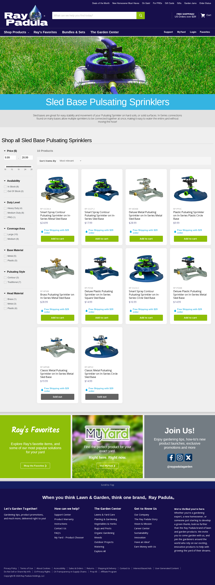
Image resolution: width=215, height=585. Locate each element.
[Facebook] (171, 457)
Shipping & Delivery (107, 568)
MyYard (181, 32)
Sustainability (141, 532)
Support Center (62, 514)
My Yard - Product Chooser (69, 537)
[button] (10, 151)
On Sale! (146, 3)
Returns (90, 568)
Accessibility (59, 568)
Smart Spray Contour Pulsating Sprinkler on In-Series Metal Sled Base (55, 215)
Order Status (205, 3)
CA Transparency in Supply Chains (70, 571)
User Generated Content (167, 568)
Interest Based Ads (142, 568)
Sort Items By (48, 160)
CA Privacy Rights (42, 571)
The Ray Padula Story (146, 519)
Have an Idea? (142, 542)
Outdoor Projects (103, 542)
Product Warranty (64, 519)
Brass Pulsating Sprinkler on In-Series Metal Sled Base (57, 296)
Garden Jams (190, 3)
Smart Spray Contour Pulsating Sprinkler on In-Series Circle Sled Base (144, 295)
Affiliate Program (109, 571)
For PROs (157, 3)
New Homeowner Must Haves (125, 3)
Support (168, 32)
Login (193, 32)
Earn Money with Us (145, 546)
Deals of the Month (101, 3)
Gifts (179, 3)
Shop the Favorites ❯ (35, 465)
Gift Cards (169, 3)
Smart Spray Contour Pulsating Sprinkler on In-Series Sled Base (100, 215)
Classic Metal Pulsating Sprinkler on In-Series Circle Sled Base (101, 374)
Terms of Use (26, 568)
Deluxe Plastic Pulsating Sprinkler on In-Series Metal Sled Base (190, 295)
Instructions (60, 523)
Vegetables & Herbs (105, 523)
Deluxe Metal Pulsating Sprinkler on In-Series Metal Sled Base (145, 215)
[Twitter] (188, 457)
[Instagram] (180, 457)
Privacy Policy (10, 568)
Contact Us (60, 528)
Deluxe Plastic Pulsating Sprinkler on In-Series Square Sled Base (99, 295)
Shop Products (15, 32)
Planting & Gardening (105, 519)
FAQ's (57, 532)
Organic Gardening (104, 532)
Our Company (141, 514)
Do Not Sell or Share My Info (17, 571)
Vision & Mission (143, 523)
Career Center (142, 528)
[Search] (140, 15)
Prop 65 (93, 571)
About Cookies (43, 568)
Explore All (100, 551)
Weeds (98, 537)
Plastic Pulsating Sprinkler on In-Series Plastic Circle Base (188, 215)
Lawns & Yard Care (104, 514)
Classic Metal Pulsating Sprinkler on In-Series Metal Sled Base (57, 374)
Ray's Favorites (45, 32)
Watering (99, 546)
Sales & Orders (76, 568)
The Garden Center (105, 32)
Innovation (140, 537)
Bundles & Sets (73, 32)
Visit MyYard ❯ (107, 465)
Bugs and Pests (102, 528)
